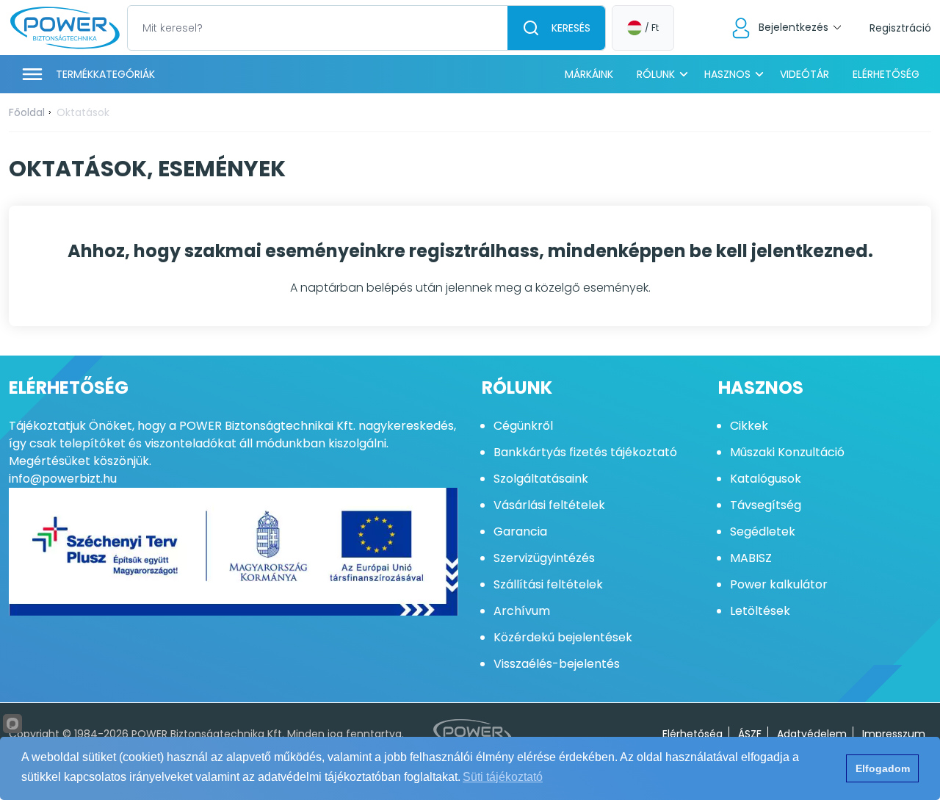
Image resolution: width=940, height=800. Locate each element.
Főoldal (27, 112)
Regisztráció (900, 28)
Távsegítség (765, 505)
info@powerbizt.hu (63, 478)
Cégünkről (523, 425)
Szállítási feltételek (548, 584)
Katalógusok (765, 478)
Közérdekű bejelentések (563, 637)
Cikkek (749, 425)
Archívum (522, 610)
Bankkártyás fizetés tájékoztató (585, 452)
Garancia (520, 531)
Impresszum (893, 734)
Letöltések (760, 610)
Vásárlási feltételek (549, 505)
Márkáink (589, 74)
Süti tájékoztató (503, 777)
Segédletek (762, 531)
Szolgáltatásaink (541, 478)
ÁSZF (750, 734)
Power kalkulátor (779, 584)
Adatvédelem (812, 734)
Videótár (804, 74)
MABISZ (751, 557)
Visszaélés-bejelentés (557, 663)
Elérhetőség (886, 74)
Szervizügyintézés (544, 557)
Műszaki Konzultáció (787, 452)
